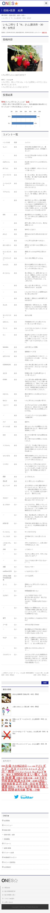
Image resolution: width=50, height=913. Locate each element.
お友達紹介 (7, 867)
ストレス (32, 769)
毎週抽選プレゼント (10, 857)
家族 (11, 780)
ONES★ (22, 907)
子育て (43, 777)
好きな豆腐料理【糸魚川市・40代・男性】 (26, 694)
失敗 (25, 778)
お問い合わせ (8, 902)
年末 (23, 781)
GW (3, 766)
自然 (43, 32)
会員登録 (7, 820)
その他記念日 (19, 765)
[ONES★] (10, 4)
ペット (27, 772)
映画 (9, 783)
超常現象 (20, 789)
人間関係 (17, 774)
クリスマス (22, 769)
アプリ (38, 766)
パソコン (19, 771)
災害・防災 (28, 783)
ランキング (37, 772)
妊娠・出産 (33, 778)
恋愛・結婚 (31, 781)
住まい (28, 774)
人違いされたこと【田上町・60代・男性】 (26, 707)
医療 (8, 777)
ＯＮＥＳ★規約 (9, 898)
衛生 (36, 786)
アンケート (7, 843)
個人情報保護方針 (10, 891)
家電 (17, 780)
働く (37, 774)
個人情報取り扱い (10, 895)
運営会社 (7, 887)
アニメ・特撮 (31, 766)
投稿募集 (7, 839)
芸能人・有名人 (16, 786)
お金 (8, 765)
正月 (19, 783)
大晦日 (19, 778)
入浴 (44, 774)
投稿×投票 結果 (9, 834)
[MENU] (46, 3)
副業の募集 (7, 848)
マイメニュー (8, 825)
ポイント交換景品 (9, 862)
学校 (4, 780)
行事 (30, 786)
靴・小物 (34, 789)
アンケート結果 (9, 852)
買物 (11, 789)
